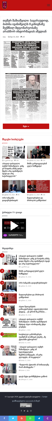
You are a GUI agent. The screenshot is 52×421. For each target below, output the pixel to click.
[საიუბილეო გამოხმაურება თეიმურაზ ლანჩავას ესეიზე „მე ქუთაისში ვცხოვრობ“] (9, 335)
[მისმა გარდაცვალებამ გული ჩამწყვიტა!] (38, 152)
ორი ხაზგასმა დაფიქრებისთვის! (33, 283)
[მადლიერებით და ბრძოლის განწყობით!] (38, 186)
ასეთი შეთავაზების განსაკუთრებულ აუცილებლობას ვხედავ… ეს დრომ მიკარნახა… (33, 309)
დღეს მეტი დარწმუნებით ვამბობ (33, 377)
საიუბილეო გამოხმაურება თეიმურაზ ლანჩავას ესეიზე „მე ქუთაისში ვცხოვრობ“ (32, 337)
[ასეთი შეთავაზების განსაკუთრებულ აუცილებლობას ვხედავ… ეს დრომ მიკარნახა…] (9, 310)
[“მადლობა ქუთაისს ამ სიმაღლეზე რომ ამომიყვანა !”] (9, 368)
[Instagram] (30, 411)
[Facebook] (21, 411)
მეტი (25, 126)
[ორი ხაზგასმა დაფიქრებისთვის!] (13, 186)
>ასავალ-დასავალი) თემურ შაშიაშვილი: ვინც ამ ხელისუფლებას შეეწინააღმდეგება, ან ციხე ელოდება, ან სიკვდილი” (31, 352)
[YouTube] (27, 411)
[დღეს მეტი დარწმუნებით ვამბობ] (9, 380)
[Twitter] (24, 411)
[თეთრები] (4, 5)
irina (4, 37)
